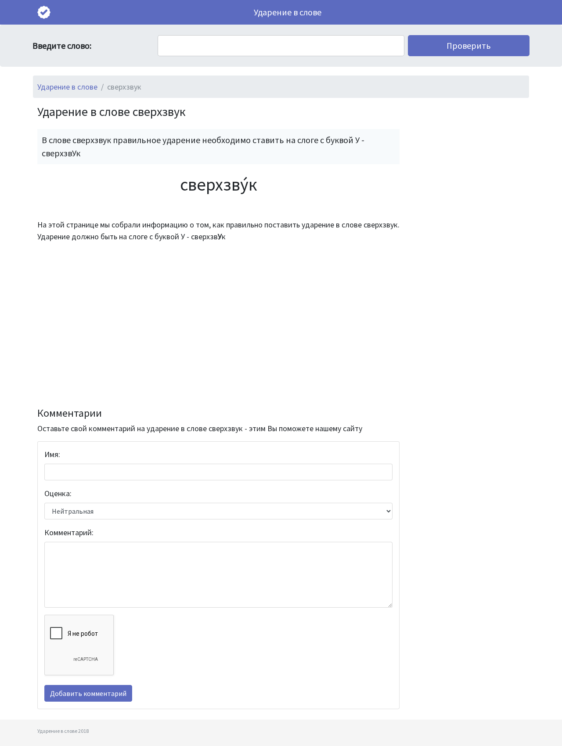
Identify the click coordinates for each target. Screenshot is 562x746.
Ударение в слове (287, 12)
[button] (469, 45)
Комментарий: (69, 532)
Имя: (52, 454)
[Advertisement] (218, 324)
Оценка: (58, 493)
